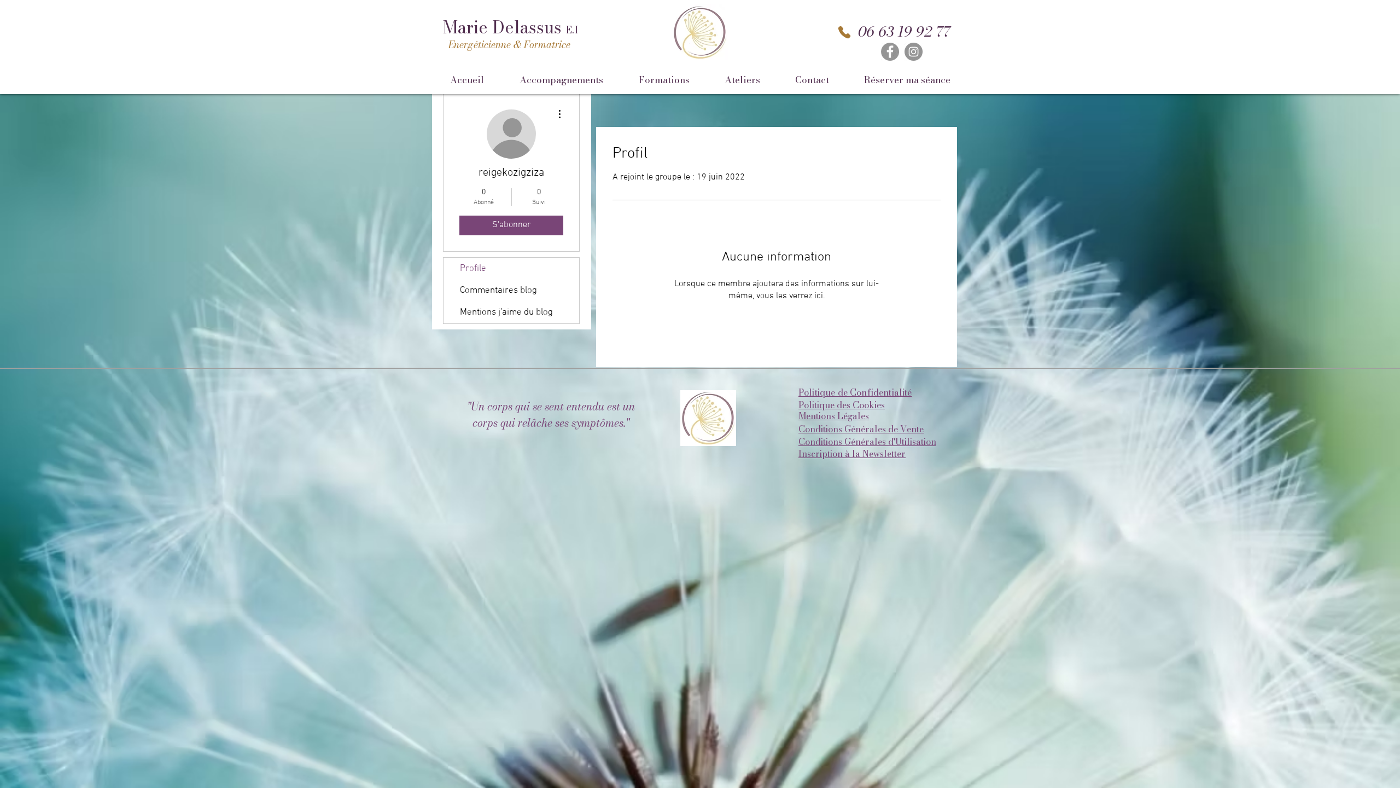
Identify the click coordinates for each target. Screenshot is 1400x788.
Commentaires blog (498, 290)
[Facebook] (890, 52)
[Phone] (844, 32)
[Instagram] (914, 52)
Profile (473, 268)
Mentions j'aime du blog (506, 312)
